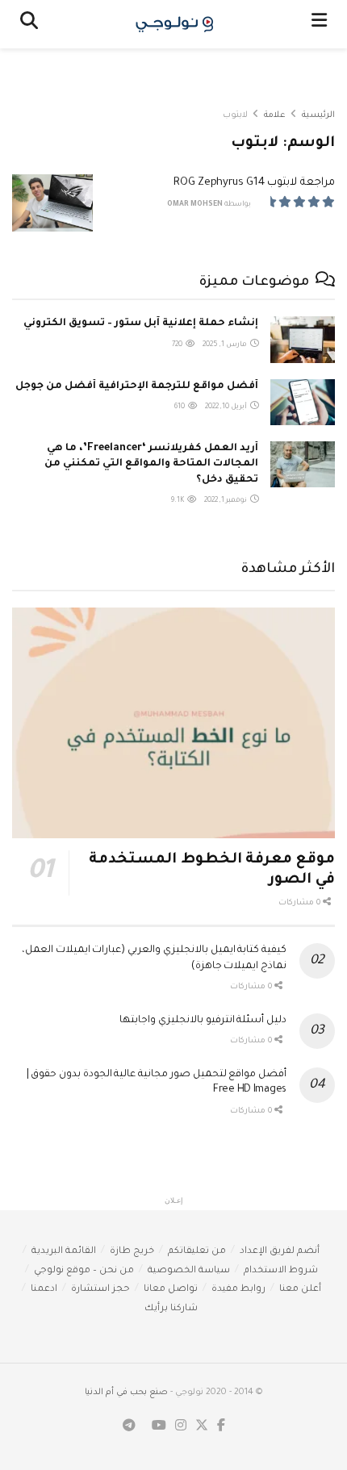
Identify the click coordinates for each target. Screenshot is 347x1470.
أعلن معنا (300, 1289)
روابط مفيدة (238, 1289)
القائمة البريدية (63, 1252)
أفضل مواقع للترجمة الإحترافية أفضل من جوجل (136, 386)
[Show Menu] (319, 24)
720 (178, 345)
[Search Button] (29, 24)
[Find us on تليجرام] (129, 1427)
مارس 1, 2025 (226, 345)
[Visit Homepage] (174, 24)
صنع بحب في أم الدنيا (126, 1392)
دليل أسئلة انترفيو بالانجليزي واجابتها (202, 1020)
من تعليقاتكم (197, 1252)
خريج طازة (132, 1252)
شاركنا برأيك (171, 1309)
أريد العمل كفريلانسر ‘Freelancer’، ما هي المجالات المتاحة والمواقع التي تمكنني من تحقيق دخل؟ (151, 464)
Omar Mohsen (195, 205)
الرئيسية (318, 115)
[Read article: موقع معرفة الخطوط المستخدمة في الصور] (173, 723)
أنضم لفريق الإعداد (280, 1252)
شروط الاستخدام (281, 1271)
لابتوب (235, 115)
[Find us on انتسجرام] (180, 1427)
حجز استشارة (100, 1289)
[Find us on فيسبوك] (221, 1427)
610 (180, 407)
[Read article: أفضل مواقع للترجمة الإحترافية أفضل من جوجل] (302, 402)
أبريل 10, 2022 (227, 407)
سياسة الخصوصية (189, 1271)
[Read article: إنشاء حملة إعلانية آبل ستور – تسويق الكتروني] (302, 339)
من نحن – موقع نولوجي (84, 1271)
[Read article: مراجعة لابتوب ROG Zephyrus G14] (52, 203)
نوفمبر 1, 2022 (226, 501)
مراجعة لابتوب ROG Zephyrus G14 (254, 183)
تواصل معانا (171, 1289)
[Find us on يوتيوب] (159, 1427)
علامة (275, 115)
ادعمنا (44, 1289)
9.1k (178, 501)
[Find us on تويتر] (201, 1427)
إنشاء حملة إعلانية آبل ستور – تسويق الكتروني (140, 323)
